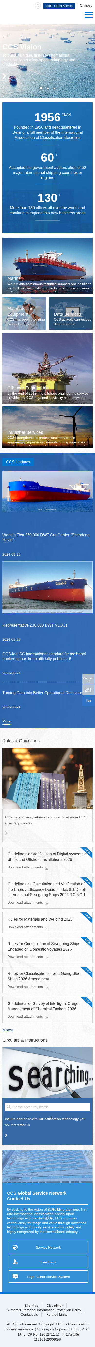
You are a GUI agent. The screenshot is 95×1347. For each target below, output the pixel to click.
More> (7, 1030)
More (6, 721)
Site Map (31, 1305)
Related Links (56, 1314)
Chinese (86, 5)
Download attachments (25, 867)
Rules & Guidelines (21, 740)
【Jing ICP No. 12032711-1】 (38, 1334)
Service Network (48, 1247)
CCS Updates (18, 462)
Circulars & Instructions (25, 1040)
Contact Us (29, 1314)
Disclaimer (55, 1305)
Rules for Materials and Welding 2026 (40, 919)
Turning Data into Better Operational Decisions (42, 693)
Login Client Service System (59, 6)
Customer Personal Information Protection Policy (43, 1310)
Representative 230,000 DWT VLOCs (34, 625)
